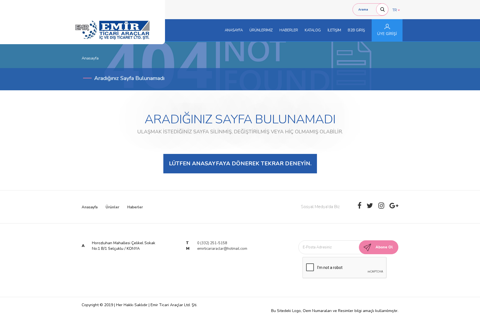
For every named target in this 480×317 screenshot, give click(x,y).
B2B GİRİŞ (356, 30)
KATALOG (313, 30)
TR (395, 10)
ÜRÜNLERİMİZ (261, 30)
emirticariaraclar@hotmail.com (222, 248)
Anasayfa (90, 207)
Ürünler (112, 207)
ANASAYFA (234, 30)
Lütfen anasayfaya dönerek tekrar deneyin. (240, 163)
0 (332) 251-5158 (212, 243)
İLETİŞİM (334, 30)
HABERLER (288, 30)
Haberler (135, 207)
